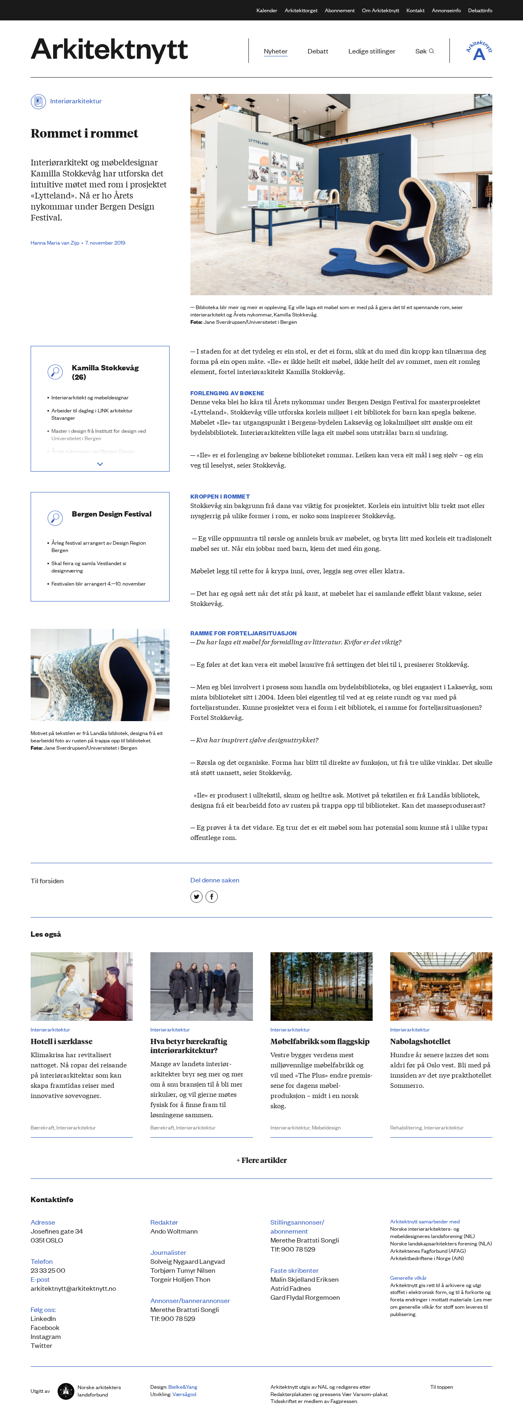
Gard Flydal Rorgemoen (305, 1296)
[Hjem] (109, 51)
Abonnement (340, 10)
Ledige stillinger (372, 50)
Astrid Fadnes (290, 1287)
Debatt (318, 50)
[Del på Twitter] (196, 897)
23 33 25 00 (48, 1269)
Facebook (45, 1327)
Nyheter (276, 50)
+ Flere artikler (261, 1159)
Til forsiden (47, 880)
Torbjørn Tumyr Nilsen (182, 1269)
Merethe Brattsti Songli (184, 1309)
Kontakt (416, 10)
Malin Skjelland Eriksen (304, 1278)
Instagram (46, 1336)
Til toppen (441, 1386)
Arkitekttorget (301, 10)
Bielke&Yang (182, 1386)
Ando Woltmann (174, 1230)
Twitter (41, 1345)
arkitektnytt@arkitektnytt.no (73, 1287)
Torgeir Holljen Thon (180, 1278)
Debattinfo (480, 10)
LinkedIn (43, 1318)
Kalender (267, 10)
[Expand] (100, 463)
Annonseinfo (446, 10)
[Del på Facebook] (212, 897)
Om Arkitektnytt (380, 10)
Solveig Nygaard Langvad (187, 1260)
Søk (422, 50)
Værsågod (184, 1394)
